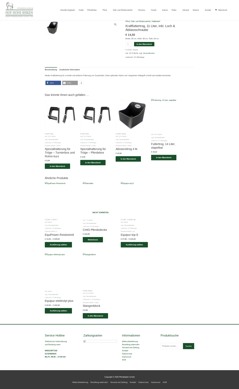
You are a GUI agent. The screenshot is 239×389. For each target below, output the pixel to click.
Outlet (81, 10)
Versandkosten (149, 53)
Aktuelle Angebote (67, 10)
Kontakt (208, 10)
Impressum (126, 357)
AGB (124, 360)
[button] (232, 10)
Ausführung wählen (58, 245)
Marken (196, 10)
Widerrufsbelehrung (130, 341)
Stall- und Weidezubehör (123, 10)
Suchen (188, 346)
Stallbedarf (155, 21)
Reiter (174, 10)
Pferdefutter (92, 10)
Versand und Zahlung (130, 347)
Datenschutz (127, 354)
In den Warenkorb (144, 44)
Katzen (165, 10)
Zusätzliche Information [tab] (69, 70)
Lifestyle (185, 10)
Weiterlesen (93, 240)
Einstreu (141, 10)
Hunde (153, 10)
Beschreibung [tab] (51, 70)
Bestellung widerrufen (130, 344)
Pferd (105, 10)
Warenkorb (222, 10)
